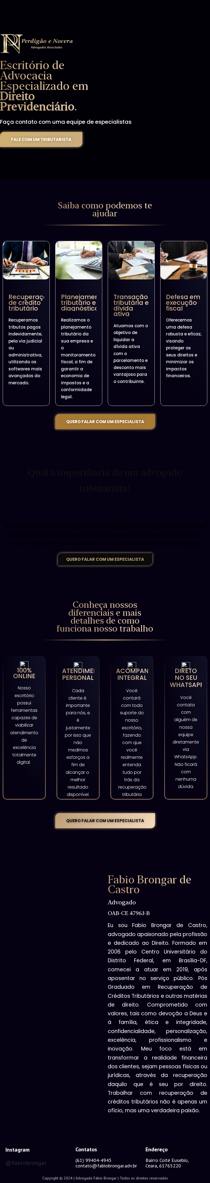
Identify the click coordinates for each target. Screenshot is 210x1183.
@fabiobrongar (26, 1163)
